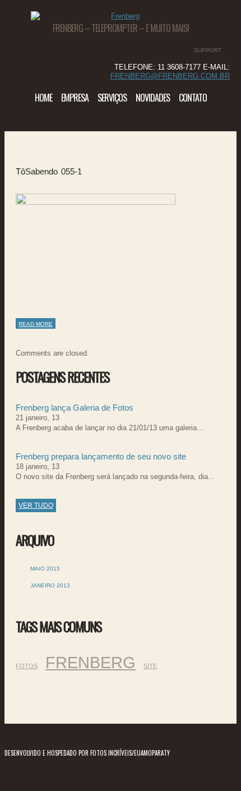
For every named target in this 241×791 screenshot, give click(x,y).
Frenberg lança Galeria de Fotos (74, 407)
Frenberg (90, 662)
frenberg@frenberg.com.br (170, 76)
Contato (193, 97)
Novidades (153, 97)
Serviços (112, 97)
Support (207, 50)
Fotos (27, 666)
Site (150, 666)
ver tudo (35, 505)
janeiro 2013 (50, 585)
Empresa (75, 97)
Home (43, 97)
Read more (35, 324)
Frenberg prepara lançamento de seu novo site (101, 456)
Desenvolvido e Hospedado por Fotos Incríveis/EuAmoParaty (87, 752)
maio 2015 (45, 568)
